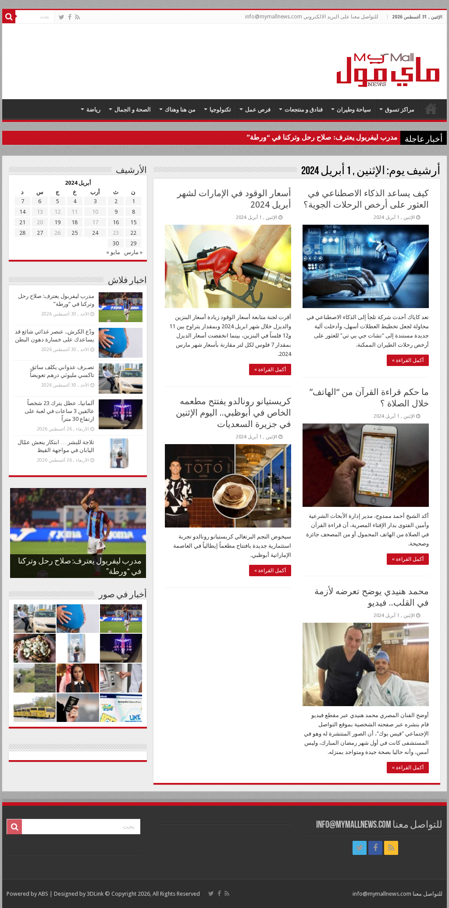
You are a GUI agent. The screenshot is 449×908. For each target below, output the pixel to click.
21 (22, 222)
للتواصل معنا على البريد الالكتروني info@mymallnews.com (311, 17)
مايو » (113, 252)
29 (133, 243)
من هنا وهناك (180, 109)
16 (116, 222)
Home (431, 108)
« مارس (133, 252)
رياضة (93, 109)
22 (133, 233)
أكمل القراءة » (408, 360)
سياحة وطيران (354, 109)
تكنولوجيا (220, 109)
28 (22, 233)
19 (57, 222)
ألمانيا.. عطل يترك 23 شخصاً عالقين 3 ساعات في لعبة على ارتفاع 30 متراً (59, 411)
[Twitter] (61, 17)
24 (95, 233)
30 (116, 243)
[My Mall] (388, 59)
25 (74, 233)
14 (22, 211)
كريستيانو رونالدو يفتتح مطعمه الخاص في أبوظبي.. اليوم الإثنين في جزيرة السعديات (233, 412)
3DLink (95, 893)
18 (74, 222)
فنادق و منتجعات (304, 109)
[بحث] (8, 16)
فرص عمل (258, 109)
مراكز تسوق (399, 109)
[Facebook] (69, 17)
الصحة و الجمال (132, 109)
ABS (43, 893)
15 (133, 222)
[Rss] (77, 17)
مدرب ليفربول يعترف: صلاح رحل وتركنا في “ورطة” (322, 137)
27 (40, 233)
